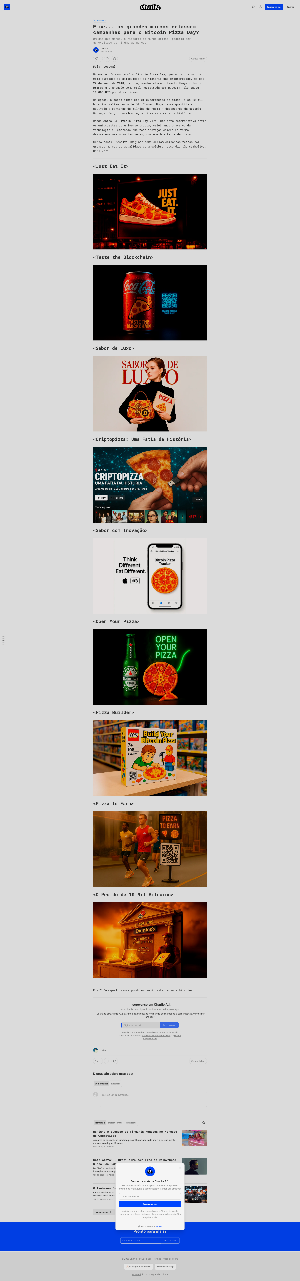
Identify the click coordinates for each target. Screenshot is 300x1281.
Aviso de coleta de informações (156, 1214)
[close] (180, 1167)
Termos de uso (168, 1211)
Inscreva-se (150, 1203)
